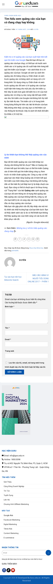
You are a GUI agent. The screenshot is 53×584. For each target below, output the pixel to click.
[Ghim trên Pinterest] (33, 239)
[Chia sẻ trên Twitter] (24, 239)
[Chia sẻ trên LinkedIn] (38, 239)
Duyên (36, 29)
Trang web (9, 351)
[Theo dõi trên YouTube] (13, 570)
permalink (14, 250)
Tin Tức (7, 491)
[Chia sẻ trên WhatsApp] (15, 239)
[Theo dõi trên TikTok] (9, 570)
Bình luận (9, 307)
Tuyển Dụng (8, 495)
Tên (7, 328)
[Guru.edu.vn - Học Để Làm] (26, 4)
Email (8, 339)
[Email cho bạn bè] (29, 239)
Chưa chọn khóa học (12, 15)
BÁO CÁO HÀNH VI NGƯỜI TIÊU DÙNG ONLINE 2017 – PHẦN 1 (38, 278)
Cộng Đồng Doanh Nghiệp (14, 486)
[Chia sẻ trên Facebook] (20, 239)
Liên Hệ (7, 500)
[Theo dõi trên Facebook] (4, 570)
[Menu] (3, 4)
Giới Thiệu (8, 482)
